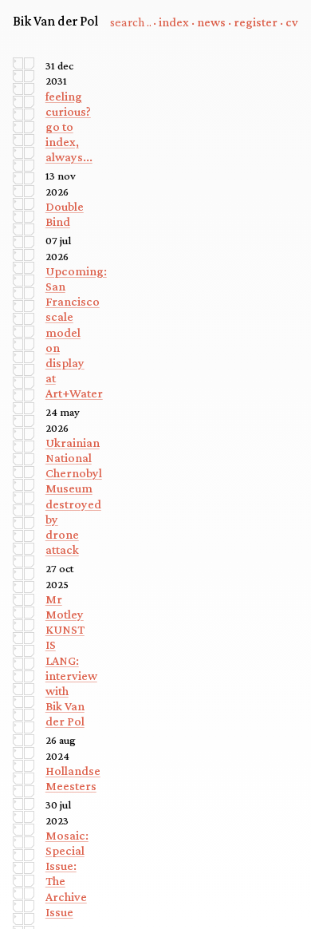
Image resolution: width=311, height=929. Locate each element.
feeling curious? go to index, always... (69, 126)
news (211, 22)
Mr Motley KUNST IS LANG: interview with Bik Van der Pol (71, 660)
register (256, 22)
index (174, 22)
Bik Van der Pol (55, 21)
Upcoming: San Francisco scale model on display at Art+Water (76, 332)
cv (291, 22)
